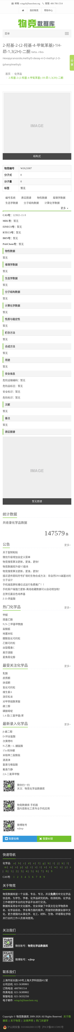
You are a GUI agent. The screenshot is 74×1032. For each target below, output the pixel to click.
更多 (63, 208)
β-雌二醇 (7, 731)
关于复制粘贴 (10, 552)
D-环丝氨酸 (9, 736)
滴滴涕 (6, 760)
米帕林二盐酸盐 (11, 755)
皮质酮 (6, 678)
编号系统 (10, 197)
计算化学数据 (52, 203)
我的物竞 (34, 10)
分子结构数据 (31, 203)
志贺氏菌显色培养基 (14, 594)
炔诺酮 (6, 682)
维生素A (7, 692)
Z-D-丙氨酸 (9, 598)
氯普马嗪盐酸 (10, 764)
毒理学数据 (59, 197)
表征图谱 (26, 197)
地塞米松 (8, 633)
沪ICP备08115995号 (53, 1027)
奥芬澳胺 (8, 652)
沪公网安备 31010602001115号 (24, 1027)
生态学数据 (11, 203)
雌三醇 (6, 706)
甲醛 (5, 615)
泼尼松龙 (8, 696)
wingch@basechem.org (30, 3)
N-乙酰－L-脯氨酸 (13, 746)
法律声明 (28, 1020)
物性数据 (42, 197)
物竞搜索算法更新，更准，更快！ (21, 561)
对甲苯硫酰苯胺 (11, 701)
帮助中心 (48, 10)
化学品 (18, 74)
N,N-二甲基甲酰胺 (13, 624)
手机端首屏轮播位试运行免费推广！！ (24, 584)
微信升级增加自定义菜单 (16, 557)
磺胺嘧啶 (8, 711)
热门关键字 (42, 1020)
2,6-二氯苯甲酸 (11, 774)
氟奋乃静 (8, 769)
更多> (67, 545)
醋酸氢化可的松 (11, 638)
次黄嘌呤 (8, 741)
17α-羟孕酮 (9, 750)
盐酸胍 (6, 629)
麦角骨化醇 (9, 657)
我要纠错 (47, 838)
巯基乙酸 (8, 619)
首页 (7, 74)
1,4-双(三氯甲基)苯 (13, 715)
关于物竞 (15, 1020)
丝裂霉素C (8, 647)
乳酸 (5, 673)
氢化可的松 (9, 687)
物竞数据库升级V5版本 (15, 566)
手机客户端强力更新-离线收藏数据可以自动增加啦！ (32, 589)
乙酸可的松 (9, 643)
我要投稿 (13, 838)
